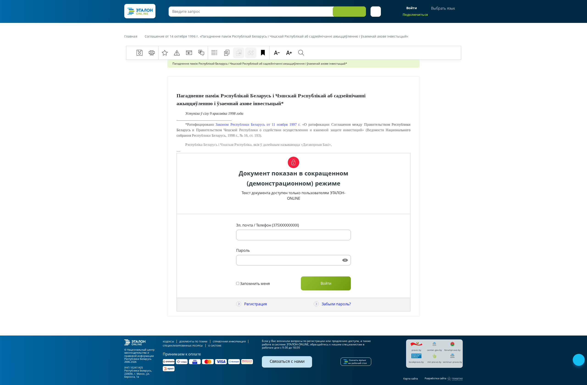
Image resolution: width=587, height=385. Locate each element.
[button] (376, 11)
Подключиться (415, 14)
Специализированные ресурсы (183, 345)
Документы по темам (193, 341)
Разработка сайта (436, 378)
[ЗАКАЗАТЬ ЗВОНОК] (579, 360)
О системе (215, 345)
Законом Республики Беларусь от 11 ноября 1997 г (257, 124)
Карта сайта (410, 378)
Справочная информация (229, 341)
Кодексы (168, 341)
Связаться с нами (287, 361)
